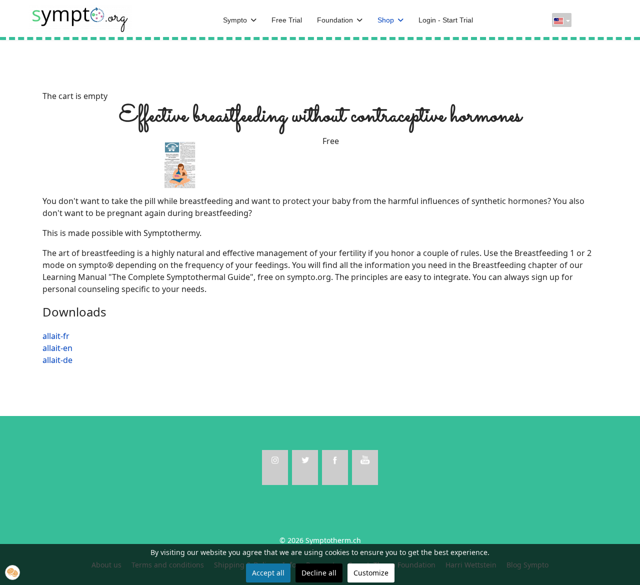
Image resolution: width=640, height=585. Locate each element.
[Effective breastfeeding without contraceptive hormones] (180, 164)
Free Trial (287, 20)
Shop (386, 20)
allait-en (57, 348)
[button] (12, 572)
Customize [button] (371, 573)
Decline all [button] (319, 573)
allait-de (57, 360)
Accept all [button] (268, 573)
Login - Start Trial (445, 20)
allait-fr (56, 336)
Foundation (335, 20)
